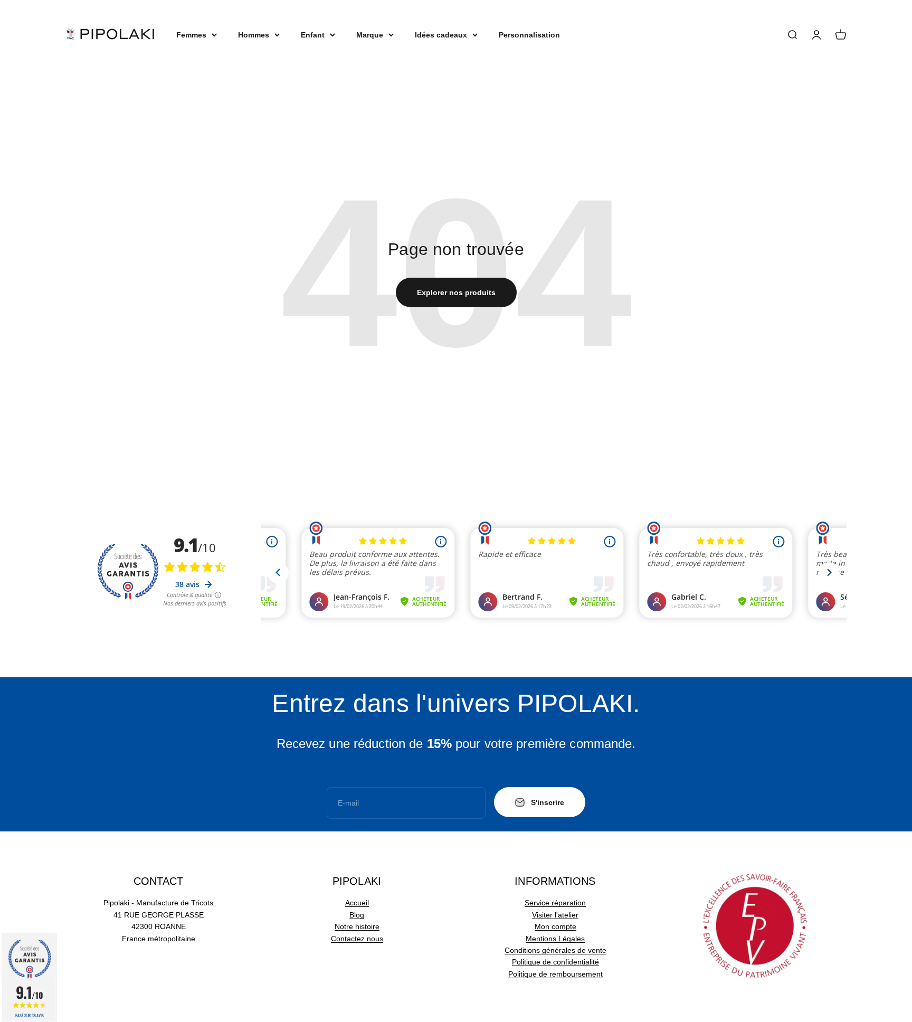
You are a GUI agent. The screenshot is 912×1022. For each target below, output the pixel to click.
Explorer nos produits (456, 292)
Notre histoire (357, 926)
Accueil (357, 902)
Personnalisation (529, 35)
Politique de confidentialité (555, 962)
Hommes (253, 35)
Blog (356, 915)
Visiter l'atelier (555, 915)
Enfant (313, 35)
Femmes (191, 35)
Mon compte (555, 926)
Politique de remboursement (555, 974)
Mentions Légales (555, 938)
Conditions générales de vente (555, 950)
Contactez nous (357, 938)
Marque (369, 35)
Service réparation (555, 902)
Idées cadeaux (441, 35)
